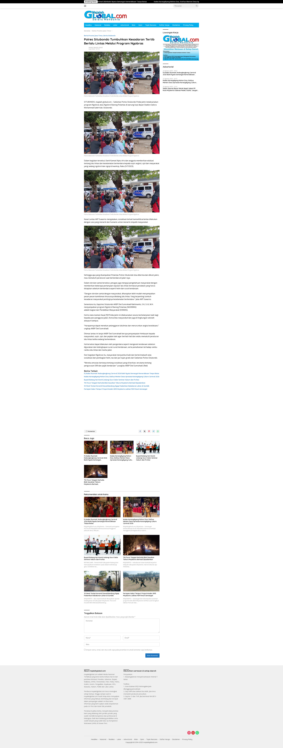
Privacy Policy (188, 25)
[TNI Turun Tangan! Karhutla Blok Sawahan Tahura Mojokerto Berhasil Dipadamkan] (95, 471)
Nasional (98, 25)
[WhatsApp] (197, 733)
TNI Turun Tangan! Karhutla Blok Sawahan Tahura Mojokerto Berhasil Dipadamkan (114, 383)
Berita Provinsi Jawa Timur (93, 36)
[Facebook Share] (140, 431)
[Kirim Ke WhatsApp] (158, 431)
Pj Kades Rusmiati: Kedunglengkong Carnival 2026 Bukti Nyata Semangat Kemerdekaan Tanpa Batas (121, 373)
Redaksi (107, 25)
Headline (88, 25)
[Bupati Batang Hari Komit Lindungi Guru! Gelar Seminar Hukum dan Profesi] (148, 447)
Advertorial (124, 25)
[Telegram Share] (153, 431)
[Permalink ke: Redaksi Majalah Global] (86, 48)
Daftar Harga (164, 25)
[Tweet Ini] (144, 431)
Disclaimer (176, 25)
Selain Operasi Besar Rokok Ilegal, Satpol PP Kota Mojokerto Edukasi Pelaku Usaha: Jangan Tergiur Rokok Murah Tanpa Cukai (180, 89)
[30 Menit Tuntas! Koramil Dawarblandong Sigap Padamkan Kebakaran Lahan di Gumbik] (102, 581)
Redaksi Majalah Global (96, 47)
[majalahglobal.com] (105, 15)
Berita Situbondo (109, 36)
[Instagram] (189, 733)
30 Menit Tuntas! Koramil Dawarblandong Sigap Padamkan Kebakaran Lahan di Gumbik (116, 386)
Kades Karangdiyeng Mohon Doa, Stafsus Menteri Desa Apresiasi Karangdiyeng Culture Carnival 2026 (144, 2)
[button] (197, 6)
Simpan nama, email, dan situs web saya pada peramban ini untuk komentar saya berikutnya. (119, 650)
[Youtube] (193, 733)
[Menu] (85, 6)
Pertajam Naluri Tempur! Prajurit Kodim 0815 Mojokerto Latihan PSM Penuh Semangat (115, 389)
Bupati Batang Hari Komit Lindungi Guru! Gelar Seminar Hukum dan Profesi (111, 380)
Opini (140, 25)
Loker (115, 25)
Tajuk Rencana (150, 25)
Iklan (133, 25)
